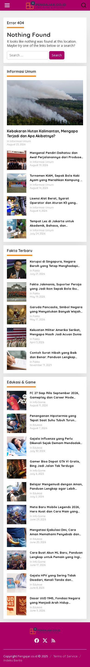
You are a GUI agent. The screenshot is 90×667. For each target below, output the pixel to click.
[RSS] (53, 641)
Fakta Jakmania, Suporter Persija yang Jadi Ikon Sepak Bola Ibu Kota (55, 286)
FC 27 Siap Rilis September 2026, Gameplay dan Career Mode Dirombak (54, 395)
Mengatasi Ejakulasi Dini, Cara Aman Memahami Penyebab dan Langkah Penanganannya (54, 532)
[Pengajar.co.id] (46, 5)
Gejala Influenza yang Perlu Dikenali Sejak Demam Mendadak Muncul (55, 441)
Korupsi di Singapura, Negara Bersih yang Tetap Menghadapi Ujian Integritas (54, 264)
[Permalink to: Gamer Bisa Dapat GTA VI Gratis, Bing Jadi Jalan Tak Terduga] (16, 468)
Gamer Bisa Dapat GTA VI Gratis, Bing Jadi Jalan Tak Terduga (55, 463)
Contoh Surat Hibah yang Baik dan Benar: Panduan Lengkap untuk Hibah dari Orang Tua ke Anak (53, 355)
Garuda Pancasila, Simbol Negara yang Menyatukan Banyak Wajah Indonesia (56, 309)
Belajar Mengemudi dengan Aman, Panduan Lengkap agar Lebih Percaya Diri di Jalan (56, 486)
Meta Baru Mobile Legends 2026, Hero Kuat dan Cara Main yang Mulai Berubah (55, 509)
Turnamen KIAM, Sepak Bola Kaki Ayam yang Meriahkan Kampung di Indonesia (56, 178)
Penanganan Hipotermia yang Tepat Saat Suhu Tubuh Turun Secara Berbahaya (53, 418)
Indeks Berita (12, 660)
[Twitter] (45, 641)
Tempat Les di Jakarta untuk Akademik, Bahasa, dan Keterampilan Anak (52, 223)
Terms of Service (65, 656)
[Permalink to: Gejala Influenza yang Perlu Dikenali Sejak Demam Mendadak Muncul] (16, 446)
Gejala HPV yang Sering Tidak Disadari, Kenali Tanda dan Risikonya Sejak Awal (53, 577)
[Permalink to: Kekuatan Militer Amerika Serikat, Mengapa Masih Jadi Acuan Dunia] (16, 337)
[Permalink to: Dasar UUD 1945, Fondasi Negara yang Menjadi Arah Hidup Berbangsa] (16, 605)
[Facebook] (37, 641)
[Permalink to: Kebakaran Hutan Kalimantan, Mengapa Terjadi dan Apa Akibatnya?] (45, 102)
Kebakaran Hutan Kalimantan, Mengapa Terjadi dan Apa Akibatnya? (42, 133)
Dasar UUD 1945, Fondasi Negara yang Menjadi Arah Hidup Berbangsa (55, 600)
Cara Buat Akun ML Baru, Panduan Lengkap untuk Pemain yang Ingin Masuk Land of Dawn (56, 555)
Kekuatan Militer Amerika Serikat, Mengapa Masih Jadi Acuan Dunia (55, 332)
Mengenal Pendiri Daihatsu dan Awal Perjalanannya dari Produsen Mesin (56, 155)
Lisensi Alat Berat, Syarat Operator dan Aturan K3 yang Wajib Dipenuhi (53, 200)
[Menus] (7, 5)
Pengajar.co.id (27, 656)
